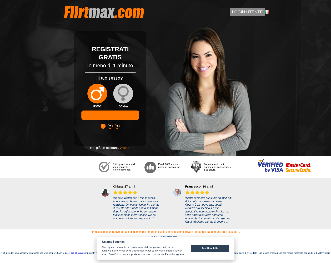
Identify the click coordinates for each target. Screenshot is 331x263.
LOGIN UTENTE (247, 12)
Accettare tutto (210, 248)
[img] (97, 93)
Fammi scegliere (174, 254)
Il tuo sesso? (110, 77)
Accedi (125, 147)
